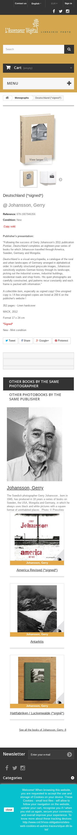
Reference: (9, 214)
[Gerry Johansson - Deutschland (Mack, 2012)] (29, 179)
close (9, 809)
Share (26, 340)
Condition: (9, 219)
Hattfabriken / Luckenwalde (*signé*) (37, 713)
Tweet (11, 340)
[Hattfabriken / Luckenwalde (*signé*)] (37, 681)
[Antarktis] (37, 610)
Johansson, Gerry (24, 205)
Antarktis (37, 642)
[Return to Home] (7, 98)
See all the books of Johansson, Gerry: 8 (42, 729)
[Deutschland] (48, 179)
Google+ (43, 340)
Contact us (20, 3)
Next (60, 179)
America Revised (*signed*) (37, 570)
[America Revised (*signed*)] (37, 538)
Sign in (68, 3)
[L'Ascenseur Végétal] (38, 26)
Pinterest (62, 340)
